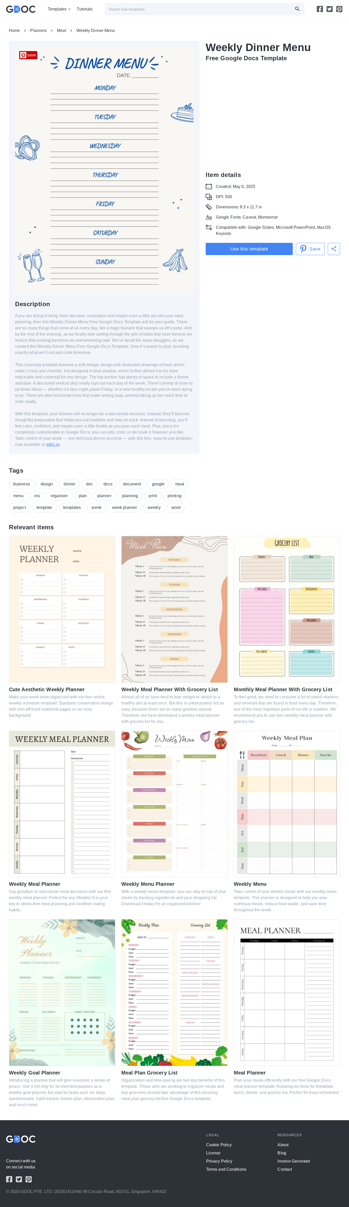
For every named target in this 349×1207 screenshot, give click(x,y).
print (153, 496)
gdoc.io (53, 444)
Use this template (249, 249)
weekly (154, 507)
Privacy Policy (219, 1161)
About (282, 1145)
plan (83, 496)
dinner (69, 484)
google (158, 484)
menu (18, 496)
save (31, 55)
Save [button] (314, 249)
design (47, 484)
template (44, 507)
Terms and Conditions (226, 1169)
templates (72, 507)
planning (130, 496)
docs (107, 484)
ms (37, 496)
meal (179, 484)
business (21, 484)
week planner (124, 507)
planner (104, 496)
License (213, 1153)
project (19, 507)
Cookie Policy (219, 1145)
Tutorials (84, 9)
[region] (273, 115)
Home (14, 30)
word (175, 507)
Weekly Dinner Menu (95, 30)
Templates (57, 9)
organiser (59, 496)
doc (89, 484)
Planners (38, 30)
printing (174, 496)
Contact (284, 1169)
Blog (281, 1153)
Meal (61, 30)
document (132, 484)
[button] (334, 249)
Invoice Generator (293, 1161)
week (96, 507)
